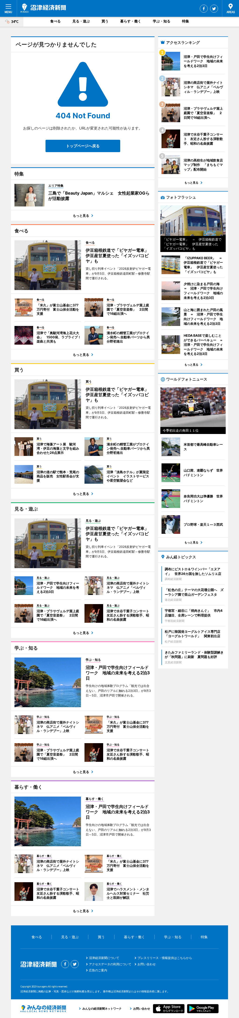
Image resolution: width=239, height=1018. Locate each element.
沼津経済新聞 (43, 8)
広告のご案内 (98, 970)
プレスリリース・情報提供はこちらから (164, 958)
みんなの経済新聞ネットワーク (43, 1008)
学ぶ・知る (161, 21)
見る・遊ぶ (81, 21)
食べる (55, 21)
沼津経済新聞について (104, 958)
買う (105, 21)
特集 (185, 21)
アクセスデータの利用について (110, 964)
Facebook (204, 9)
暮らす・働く (130, 21)
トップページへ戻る (83, 145)
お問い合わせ (146, 964)
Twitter (214, 9)
